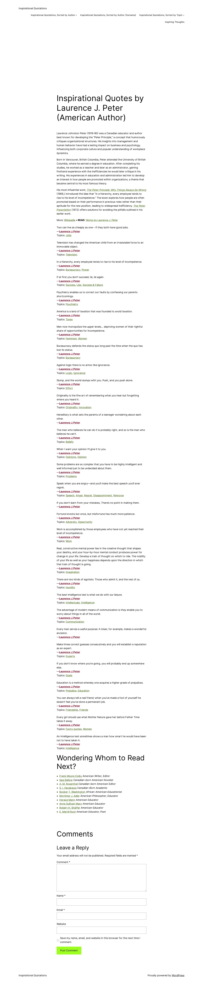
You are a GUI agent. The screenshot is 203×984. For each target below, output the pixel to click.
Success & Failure (93, 284)
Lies (79, 284)
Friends (83, 709)
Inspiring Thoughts (174, 22)
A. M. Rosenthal (68, 783)
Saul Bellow (66, 780)
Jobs (68, 235)
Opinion (82, 457)
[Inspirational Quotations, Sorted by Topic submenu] (183, 15)
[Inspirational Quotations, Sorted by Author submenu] (76, 15)
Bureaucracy (73, 269)
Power (85, 269)
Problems (71, 476)
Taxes (69, 319)
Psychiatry (72, 304)
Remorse (118, 495)
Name (61, 895)
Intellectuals (73, 602)
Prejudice (71, 690)
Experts (70, 656)
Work (69, 541)
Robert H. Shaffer (69, 807)
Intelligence (87, 602)
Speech (70, 495)
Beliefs (69, 441)
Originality (71, 407)
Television (71, 254)
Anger (79, 495)
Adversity (71, 521)
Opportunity (85, 521)
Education (83, 690)
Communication (75, 621)
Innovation (85, 407)
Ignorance (79, 373)
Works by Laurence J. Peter (102, 220)
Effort (69, 388)
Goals (69, 675)
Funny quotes (74, 729)
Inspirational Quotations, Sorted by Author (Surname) (108, 15)
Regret (88, 495)
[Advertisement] (101, 56)
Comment (63, 862)
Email (61, 909)
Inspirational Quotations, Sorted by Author (53, 15)
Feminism (71, 338)
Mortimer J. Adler (69, 795)
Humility (70, 587)
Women (82, 338)
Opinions (71, 457)
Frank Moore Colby (70, 776)
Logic (69, 373)
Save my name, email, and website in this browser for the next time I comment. (100, 940)
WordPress (178, 975)
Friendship (72, 709)
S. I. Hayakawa (68, 787)
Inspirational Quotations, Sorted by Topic (160, 15)
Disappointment (102, 495)
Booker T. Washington (72, 791)
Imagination (73, 572)
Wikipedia (69, 220)
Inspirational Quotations (33, 8)
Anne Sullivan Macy (70, 803)
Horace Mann (67, 799)
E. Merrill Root (67, 811)
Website (61, 924)
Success (70, 284)
